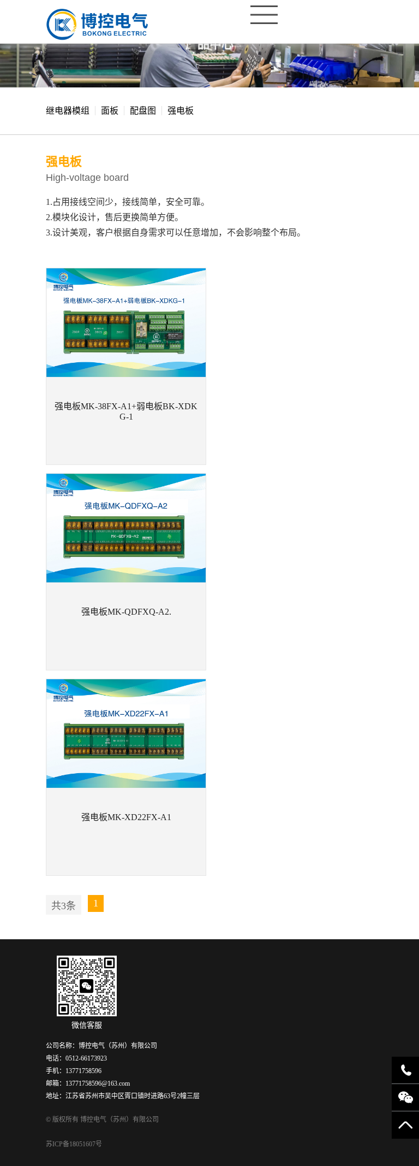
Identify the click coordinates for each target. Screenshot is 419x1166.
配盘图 (143, 110)
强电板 (180, 110)
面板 (109, 110)
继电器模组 (67, 110)
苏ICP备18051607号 (74, 1144)
